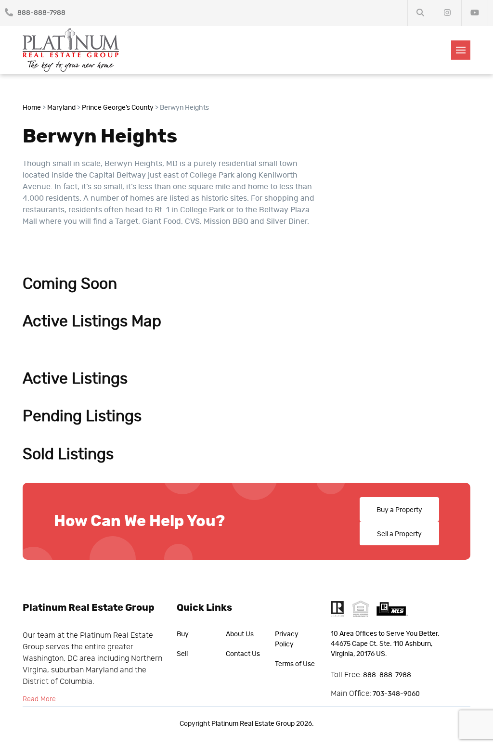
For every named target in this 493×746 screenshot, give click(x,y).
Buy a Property (399, 510)
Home (32, 107)
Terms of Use (295, 664)
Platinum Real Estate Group (253, 723)
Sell (182, 654)
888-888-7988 (40, 13)
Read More (39, 699)
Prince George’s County (118, 107)
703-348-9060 (396, 694)
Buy (183, 634)
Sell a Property (399, 534)
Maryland (61, 107)
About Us (240, 634)
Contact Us (243, 654)
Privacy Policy (286, 639)
